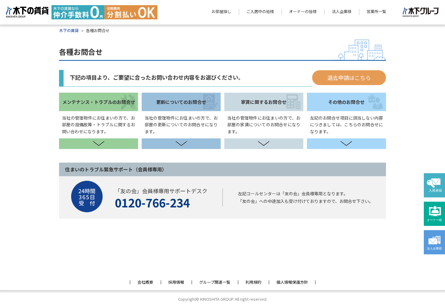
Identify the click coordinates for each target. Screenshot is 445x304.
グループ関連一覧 (214, 282)
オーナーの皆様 (303, 11)
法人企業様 (341, 11)
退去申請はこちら (349, 77)
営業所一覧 (376, 11)
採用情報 (176, 282)
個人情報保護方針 (292, 282)
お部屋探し (221, 11)
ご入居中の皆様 (260, 11)
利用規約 (253, 282)
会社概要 (145, 282)
